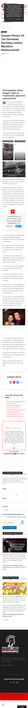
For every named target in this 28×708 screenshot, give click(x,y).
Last (17, 494)
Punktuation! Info (7, 22)
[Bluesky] (13, 453)
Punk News (8, 27)
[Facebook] (17, 382)
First (4, 494)
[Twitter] (10, 382)
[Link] (21, 382)
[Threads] (15, 453)
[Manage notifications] (3, 705)
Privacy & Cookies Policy (21, 696)
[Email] (11, 453)
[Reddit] (8, 453)
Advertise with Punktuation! (8, 696)
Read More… (18, 19)
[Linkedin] (22, 453)
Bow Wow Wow (7, 303)
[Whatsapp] (18, 453)
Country (6, 506)
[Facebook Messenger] (9, 453)
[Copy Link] (20, 453)
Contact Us (4, 698)
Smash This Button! (9, 528)
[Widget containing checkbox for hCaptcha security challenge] (14, 522)
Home (3, 14)
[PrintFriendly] (24, 453)
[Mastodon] (16, 453)
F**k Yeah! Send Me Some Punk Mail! (15, 517)
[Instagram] (14, 382)
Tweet (19, 226)
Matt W (4, 53)
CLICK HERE (5, 620)
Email (5, 498)
